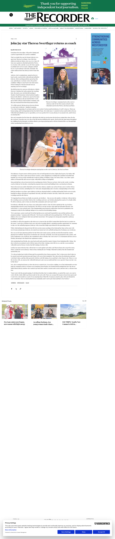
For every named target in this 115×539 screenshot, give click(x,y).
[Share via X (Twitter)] (16, 289)
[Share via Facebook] (11, 289)
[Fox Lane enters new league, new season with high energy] (15, 311)
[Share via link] (20, 289)
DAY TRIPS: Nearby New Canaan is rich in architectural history (71, 323)
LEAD (27, 283)
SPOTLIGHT (20, 283)
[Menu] (11, 15)
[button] (41, 28)
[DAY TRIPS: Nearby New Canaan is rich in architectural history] (73, 311)
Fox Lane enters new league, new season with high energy (14, 323)
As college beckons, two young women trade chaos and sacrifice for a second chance (42, 323)
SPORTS (13, 283)
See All (84, 301)
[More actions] (76, 39)
